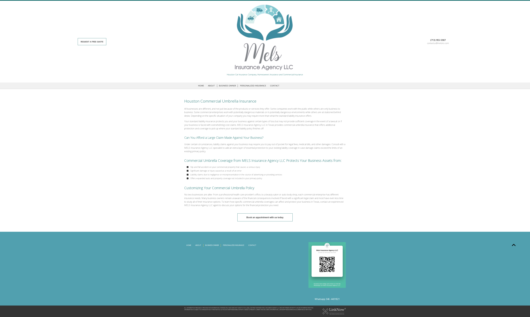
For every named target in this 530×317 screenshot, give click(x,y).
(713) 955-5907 (438, 40)
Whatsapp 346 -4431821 (327, 299)
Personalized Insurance (253, 85)
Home (201, 85)
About (211, 85)
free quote (92, 41)
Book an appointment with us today (264, 217)
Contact (274, 85)
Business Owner (227, 85)
